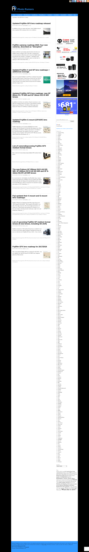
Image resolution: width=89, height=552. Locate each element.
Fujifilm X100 (59, 477)
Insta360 (59, 250)
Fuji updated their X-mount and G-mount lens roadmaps (30, 197)
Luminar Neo (64, 479)
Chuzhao (59, 186)
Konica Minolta (61, 270)
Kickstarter (59, 478)
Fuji (17, 37)
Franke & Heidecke (61, 216)
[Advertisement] (66, 26)
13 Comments (15, 262)
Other (59, 341)
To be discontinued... (65, 486)
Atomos (59, 161)
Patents (75, 480)
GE (58, 224)
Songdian (59, 404)
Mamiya (59, 297)
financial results (60, 475)
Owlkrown (60, 343)
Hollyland (60, 242)
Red (58, 374)
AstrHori (59, 160)
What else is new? (68, 489)
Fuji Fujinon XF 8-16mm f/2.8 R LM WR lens (27, 188)
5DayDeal (57, 471)
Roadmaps (40, 37)
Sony (59, 409)
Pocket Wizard (60, 357)
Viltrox (59, 434)
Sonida (59, 407)
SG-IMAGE (60, 392)
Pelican (59, 347)
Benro (59, 167)
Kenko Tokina (60, 261)
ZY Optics (60, 461)
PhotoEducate (60, 353)
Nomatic (59, 331)
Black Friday (72, 471)
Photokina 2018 (72, 484)
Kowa (59, 271)
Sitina (59, 399)
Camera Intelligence (61, 177)
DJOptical (59, 198)
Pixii (59, 356)
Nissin (59, 327)
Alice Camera (60, 145)
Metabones (60, 306)
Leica (59, 281)
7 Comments (38, 188)
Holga (59, 241)
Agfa (59, 141)
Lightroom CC (58, 479)
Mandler (59, 299)
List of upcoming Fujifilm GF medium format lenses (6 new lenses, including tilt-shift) (31, 223)
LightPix (59, 291)
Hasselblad (60, 236)
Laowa (59, 277)
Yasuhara (59, 447)
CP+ (76, 472)
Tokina (59, 421)
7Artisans (59, 134)
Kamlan (59, 259)
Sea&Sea (59, 389)
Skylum (59, 400)
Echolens (59, 204)
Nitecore (59, 328)
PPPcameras (60, 363)
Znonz (59, 459)
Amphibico (60, 149)
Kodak (59, 266)
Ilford (59, 248)
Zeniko (59, 454)
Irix (58, 252)
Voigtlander (60, 438)
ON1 (59, 338)
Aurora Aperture (61, 163)
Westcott (59, 441)
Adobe (59, 136)
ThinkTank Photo (61, 417)
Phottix (59, 354)
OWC (59, 342)
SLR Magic (60, 402)
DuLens (59, 200)
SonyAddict (56, 14)
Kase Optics (60, 260)
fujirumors (38, 62)
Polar (59, 359)
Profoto (59, 367)
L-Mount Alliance (71, 478)
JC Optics (59, 253)
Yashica (59, 446)
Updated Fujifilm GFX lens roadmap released (32, 23)
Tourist (59, 427)
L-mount (65, 478)
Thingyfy (59, 416)
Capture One (60, 179)
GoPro (59, 229)
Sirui (59, 397)
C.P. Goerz (60, 174)
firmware (66, 475)
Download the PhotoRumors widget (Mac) (18, 545)
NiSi (58, 325)
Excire (59, 210)
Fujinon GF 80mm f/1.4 (27, 161)
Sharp (59, 393)
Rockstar (59, 377)
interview (69, 477)
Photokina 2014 (59, 484)
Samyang (59, 385)
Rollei (59, 379)
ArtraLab (59, 159)
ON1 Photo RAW (69, 479)
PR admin (16, 25)
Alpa (59, 146)
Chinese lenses (66, 473)
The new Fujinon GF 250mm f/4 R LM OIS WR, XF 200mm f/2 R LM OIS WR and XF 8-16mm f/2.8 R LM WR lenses (31, 171)
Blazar (59, 170)
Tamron (59, 413)
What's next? (58, 489)
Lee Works (60, 279)
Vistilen (59, 435)
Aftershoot (60, 139)
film (76, 474)
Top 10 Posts (60, 422)
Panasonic (60, 345)
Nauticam (59, 320)
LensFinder (19, 14)
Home (14, 14)
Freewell (59, 218)
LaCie (59, 274)
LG (58, 288)
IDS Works (60, 245)
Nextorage (60, 322)
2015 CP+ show (62, 471)
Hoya (59, 243)
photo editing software (64, 482)
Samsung (59, 384)
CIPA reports (72, 473)
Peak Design (60, 346)
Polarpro (59, 361)
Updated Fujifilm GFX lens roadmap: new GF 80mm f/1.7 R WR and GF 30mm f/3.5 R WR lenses (31, 95)
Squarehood (60, 411)
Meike (59, 304)
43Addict (70, 14)
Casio (59, 181)
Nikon (59, 324)
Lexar (59, 286)
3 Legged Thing (61, 132)
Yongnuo (59, 452)
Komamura (60, 268)
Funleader (60, 221)
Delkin (59, 195)
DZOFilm (59, 203)
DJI (58, 196)
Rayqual (59, 372)
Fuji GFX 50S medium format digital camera (31, 237)
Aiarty (59, 142)
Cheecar (59, 184)
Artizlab (59, 157)
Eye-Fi (59, 213)
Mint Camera (60, 314)
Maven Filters (60, 302)
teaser (58, 486)
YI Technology (60, 449)
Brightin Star (60, 171)
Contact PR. (27, 547)
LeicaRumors (34, 14)
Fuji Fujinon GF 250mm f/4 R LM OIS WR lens (31, 187)
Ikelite (59, 246)
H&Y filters (60, 232)
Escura (59, 207)
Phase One (60, 352)
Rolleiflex (60, 381)
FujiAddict (49, 14)
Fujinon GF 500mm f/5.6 (33, 37)
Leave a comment (45, 37)
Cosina (59, 191)
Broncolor (60, 173)
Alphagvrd (60, 148)
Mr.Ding (59, 318)
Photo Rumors (25, 9)
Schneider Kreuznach (62, 388)
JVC (58, 257)
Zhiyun (59, 457)
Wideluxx (60, 442)
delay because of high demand (61, 474)
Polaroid (59, 360)
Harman (59, 235)
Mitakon (59, 316)
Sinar (59, 396)
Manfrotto (60, 300)
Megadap (59, 303)
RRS (59, 382)
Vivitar (59, 436)
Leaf (58, 278)
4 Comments (28, 112)
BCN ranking (67, 471)
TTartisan (59, 428)
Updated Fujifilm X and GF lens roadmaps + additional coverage (31, 71)
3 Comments (35, 85)
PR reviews (60, 364)
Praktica (59, 366)
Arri (58, 156)
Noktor (59, 329)
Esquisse (59, 209)
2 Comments (47, 62)
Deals (59, 193)
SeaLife (59, 391)
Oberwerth (60, 334)
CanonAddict (63, 14)
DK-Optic (59, 199)
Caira (59, 175)
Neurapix (59, 321)
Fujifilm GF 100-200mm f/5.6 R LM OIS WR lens (37, 137)
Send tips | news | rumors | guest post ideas (64, 128)
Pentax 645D (58, 481)
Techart (59, 414)
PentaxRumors (42, 14)
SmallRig (59, 403)
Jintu (59, 254)
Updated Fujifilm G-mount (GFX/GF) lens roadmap (30, 121)
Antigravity (60, 150)
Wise (59, 443)
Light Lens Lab (61, 289)
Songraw (59, 406)
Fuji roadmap (25, 37)
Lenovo (59, 284)
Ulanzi (59, 429)
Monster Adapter (61, 317)
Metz (59, 307)
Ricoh (59, 375)
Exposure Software (61, 211)
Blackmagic (60, 168)
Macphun (59, 296)
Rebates (62, 485)
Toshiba (59, 425)
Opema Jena (60, 339)
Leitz (59, 282)
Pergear (59, 350)
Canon (59, 178)
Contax (59, 188)
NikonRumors (27, 14)
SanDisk (59, 386)
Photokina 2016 (66, 484)
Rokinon (59, 378)
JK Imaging (60, 256)
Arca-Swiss (60, 154)
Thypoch (59, 418)
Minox (59, 313)
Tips (75, 14)
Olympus (59, 335)
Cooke (59, 189)
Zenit (59, 456)
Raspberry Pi (60, 371)
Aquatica (59, 153)
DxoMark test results (72, 474)
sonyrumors (71, 485)
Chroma (59, 185)
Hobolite (59, 239)
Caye (59, 182)
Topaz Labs (60, 424)
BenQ (59, 166)
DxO (59, 202)
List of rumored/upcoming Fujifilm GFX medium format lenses (29, 147)
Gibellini (59, 225)
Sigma (59, 395)
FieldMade (60, 214)
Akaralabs (60, 143)
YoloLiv (59, 450)
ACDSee (59, 135)
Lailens (59, 275)
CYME (59, 192)
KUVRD (59, 273)
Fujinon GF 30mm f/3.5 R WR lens (34, 111)
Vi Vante (59, 432)
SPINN (59, 410)
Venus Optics (60, 431)
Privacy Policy (44, 544)
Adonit (59, 138)
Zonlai (59, 460)
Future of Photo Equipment (63, 223)
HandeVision (60, 234)
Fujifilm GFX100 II (32, 62)
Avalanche (60, 164)
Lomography (60, 293)
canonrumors (59, 473)
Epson (59, 206)
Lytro (59, 295)
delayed (67, 474)
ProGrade (59, 368)
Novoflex (59, 332)
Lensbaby (59, 285)
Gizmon (59, 227)
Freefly (59, 217)
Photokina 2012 (72, 482)
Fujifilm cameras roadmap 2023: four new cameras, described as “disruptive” (30, 46)
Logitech (59, 292)
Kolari (59, 267)
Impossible (60, 249)
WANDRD (60, 439)
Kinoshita (59, 263)
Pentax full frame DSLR (64, 481)
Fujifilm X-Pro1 (72, 475)
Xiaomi (59, 445)
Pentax (59, 349)
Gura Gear (60, 231)
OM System (60, 336)
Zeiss (59, 453)
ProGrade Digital (61, 370)
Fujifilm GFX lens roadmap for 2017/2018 (30, 247)
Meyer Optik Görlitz (61, 310)
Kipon (59, 264)
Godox (59, 228)
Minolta (59, 311)
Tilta (59, 420)
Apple (59, 152)
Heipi (59, 238)
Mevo (59, 309)
